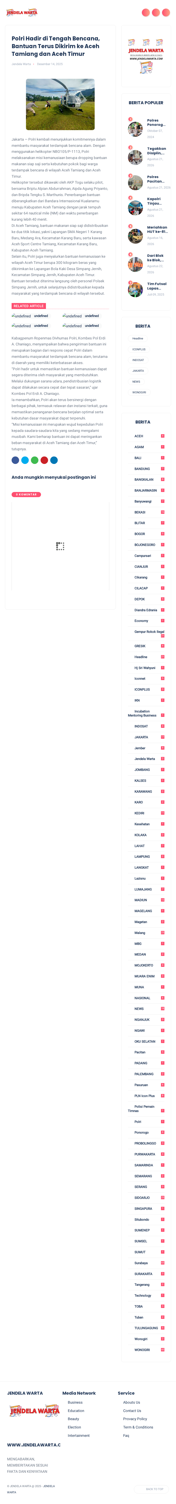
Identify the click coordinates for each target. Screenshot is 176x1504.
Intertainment (79, 1435)
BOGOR (148, 534)
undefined (41, 316)
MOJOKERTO (148, 965)
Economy (148, 621)
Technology (148, 1295)
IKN (148, 700)
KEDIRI (149, 813)
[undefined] (21, 316)
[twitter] (25, 460)
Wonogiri (148, 1339)
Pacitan (148, 1052)
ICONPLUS (139, 349)
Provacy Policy (135, 1419)
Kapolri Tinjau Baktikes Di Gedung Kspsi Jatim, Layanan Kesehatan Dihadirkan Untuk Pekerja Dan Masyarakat (158, 201)
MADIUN (149, 900)
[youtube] (106, 1489)
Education (76, 1411)
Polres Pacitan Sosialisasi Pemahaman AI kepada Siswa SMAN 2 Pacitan (159, 179)
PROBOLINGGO (148, 1143)
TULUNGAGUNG (148, 1328)
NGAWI (148, 1031)
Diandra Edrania (148, 610)
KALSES (148, 781)
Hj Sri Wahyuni (148, 668)
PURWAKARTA (148, 1154)
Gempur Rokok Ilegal (149, 633)
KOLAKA (148, 835)
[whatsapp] (34, 460)
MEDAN (148, 954)
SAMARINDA (148, 1165)
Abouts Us (131, 1402)
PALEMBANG (148, 1074)
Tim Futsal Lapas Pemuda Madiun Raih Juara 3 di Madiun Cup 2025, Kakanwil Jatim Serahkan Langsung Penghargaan (160, 286)
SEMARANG (148, 1176)
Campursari (148, 556)
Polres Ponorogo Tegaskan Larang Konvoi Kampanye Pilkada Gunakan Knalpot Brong (157, 122)
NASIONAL (148, 998)
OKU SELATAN (148, 1041)
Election (74, 1427)
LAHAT (148, 846)
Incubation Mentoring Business (145, 713)
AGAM (148, 447)
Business (75, 1402)
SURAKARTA (148, 1274)
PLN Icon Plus (148, 1096)
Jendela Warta (148, 759)
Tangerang (148, 1285)
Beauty (73, 1419)
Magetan (148, 922)
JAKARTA (138, 370)
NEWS (136, 381)
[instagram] (98, 1489)
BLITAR (148, 523)
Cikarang (148, 577)
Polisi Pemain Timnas (145, 1109)
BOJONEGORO (148, 545)
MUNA (148, 987)
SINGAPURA (148, 1209)
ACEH (148, 436)
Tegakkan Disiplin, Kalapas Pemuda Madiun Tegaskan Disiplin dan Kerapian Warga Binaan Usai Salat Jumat (156, 151)
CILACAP (148, 588)
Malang (149, 933)
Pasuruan (148, 1085)
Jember (148, 748)
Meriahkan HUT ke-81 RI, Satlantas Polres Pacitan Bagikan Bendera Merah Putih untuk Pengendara (158, 229)
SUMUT (148, 1252)
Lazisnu (148, 878)
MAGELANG (148, 911)
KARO (148, 802)
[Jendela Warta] (22, 12)
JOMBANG (148, 770)
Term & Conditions (138, 1427)
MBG (148, 944)
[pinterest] (44, 460)
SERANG (148, 1187)
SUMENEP (148, 1230)
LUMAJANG (148, 889)
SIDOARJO (149, 1198)
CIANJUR (148, 567)
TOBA (148, 1306)
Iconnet (148, 679)
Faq (126, 1435)
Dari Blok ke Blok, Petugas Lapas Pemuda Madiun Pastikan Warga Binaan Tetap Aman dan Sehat (155, 258)
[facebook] (15, 460)
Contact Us (132, 1411)
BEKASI (149, 512)
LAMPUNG (148, 857)
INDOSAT (138, 360)
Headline (137, 338)
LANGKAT (148, 867)
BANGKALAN (148, 480)
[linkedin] (54, 460)
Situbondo (148, 1220)
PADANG (148, 1063)
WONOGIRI (139, 392)
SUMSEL (148, 1241)
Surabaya (149, 1263)
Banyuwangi (148, 501)
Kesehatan (148, 824)
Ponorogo (148, 1132)
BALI (148, 458)
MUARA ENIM (148, 976)
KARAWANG (148, 792)
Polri (148, 1122)
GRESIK (148, 646)
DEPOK (148, 599)
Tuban (148, 1317)
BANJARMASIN (148, 490)
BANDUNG (148, 469)
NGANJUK (148, 1020)
